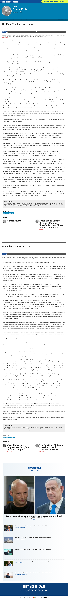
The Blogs (16, 6)
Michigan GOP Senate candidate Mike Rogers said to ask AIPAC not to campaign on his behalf (35, 561)
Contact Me (28, 19)
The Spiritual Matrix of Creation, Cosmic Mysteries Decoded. (51, 447)
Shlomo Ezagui (42, 451)
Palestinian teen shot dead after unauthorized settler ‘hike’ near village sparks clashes (33, 572)
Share (4, 31)
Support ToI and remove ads (61, 1)
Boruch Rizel (41, 229)
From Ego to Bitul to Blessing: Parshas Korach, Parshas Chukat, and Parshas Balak (52, 224)
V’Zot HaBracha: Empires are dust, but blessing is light (18, 447)
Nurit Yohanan (17, 574)
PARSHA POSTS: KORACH (8, 213)
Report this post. (5, 37)
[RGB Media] (35, 597)
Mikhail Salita (9, 451)
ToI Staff (34, 519)
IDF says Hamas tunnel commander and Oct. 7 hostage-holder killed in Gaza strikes (33, 537)
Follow (15, 12)
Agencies (21, 562)
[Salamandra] (46, 597)
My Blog (14, 19)
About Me (21, 19)
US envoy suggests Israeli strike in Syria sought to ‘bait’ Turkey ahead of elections (32, 525)
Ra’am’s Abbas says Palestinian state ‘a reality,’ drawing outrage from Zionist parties (33, 549)
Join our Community (49, 1)
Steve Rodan (21, 9)
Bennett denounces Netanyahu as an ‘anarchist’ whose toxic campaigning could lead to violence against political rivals (34, 517)
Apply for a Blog (62, 19)
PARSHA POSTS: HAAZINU (8, 437)
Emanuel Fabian (22, 527)
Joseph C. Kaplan (10, 222)
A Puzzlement (14, 220)
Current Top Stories (35, 470)
